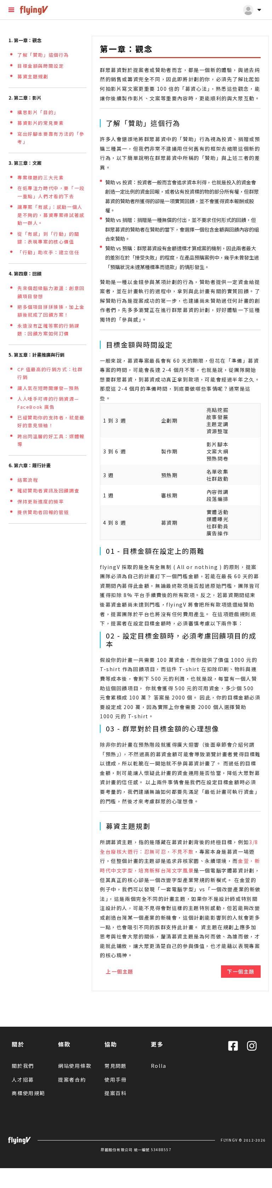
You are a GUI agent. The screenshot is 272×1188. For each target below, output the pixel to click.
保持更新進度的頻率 (40, 501)
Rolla (158, 1065)
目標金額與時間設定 (40, 65)
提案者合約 (72, 1079)
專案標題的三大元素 (40, 177)
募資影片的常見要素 (40, 122)
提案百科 (115, 1093)
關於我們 (23, 1065)
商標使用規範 (28, 1093)
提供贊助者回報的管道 (43, 512)
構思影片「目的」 (38, 112)
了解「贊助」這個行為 (43, 54)
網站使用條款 (75, 1065)
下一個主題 (241, 971)
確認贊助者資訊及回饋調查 (48, 490)
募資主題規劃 (33, 76)
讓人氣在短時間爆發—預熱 (48, 388)
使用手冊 (115, 1079)
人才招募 (23, 1079)
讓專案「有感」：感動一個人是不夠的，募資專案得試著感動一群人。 (51, 214)
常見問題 (115, 1065)
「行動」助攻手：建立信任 (48, 252)
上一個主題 (120, 971)
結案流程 (27, 479)
